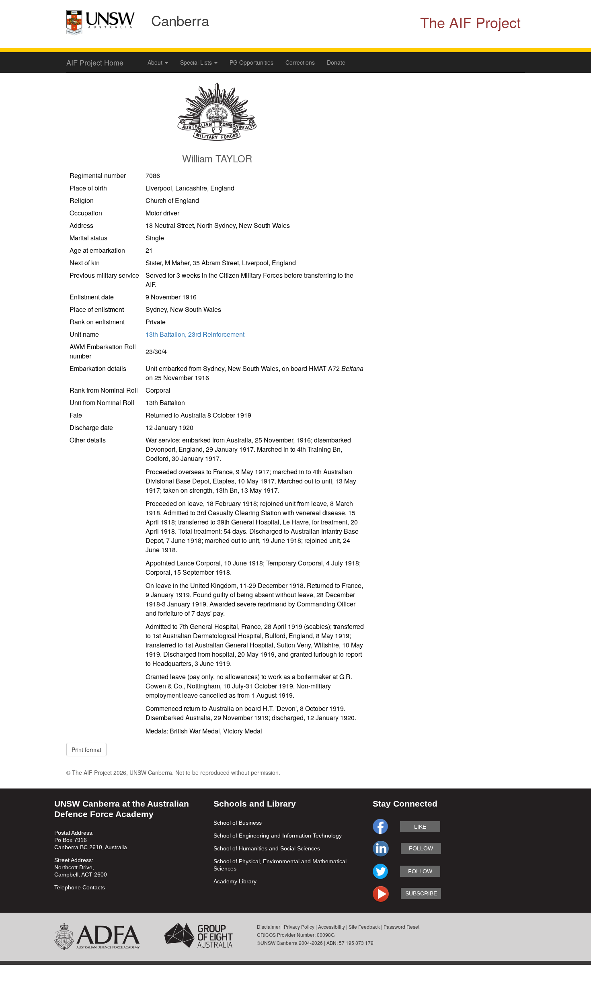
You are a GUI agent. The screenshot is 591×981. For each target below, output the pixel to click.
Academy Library (235, 881)
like (420, 826)
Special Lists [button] (196, 62)
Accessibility (331, 926)
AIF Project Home (94, 62)
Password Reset (401, 926)
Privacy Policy (299, 926)
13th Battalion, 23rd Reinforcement (195, 334)
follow (421, 848)
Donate (336, 62)
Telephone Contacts (79, 887)
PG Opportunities (251, 62)
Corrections (300, 62)
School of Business (237, 822)
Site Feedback (364, 926)
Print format (86, 749)
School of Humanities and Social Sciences (266, 848)
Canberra (180, 20)
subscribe (421, 893)
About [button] (156, 62)
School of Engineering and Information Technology (277, 835)
